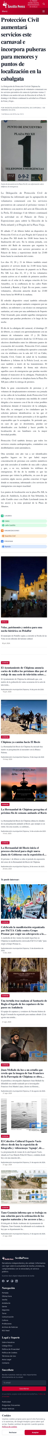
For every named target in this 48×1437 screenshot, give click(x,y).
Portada (5, 1293)
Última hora (7, 1296)
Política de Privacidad (11, 1349)
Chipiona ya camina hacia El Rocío (20, 742)
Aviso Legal (6, 1359)
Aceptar (35, 1432)
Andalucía (6, 1303)
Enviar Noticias (8, 1408)
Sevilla (4, 1299)
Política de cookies (9, 1426)
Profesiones (7, 1323)
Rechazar (13, 1432)
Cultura (5, 1320)
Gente (4, 1306)
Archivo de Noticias (10, 1327)
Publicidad (6, 1402)
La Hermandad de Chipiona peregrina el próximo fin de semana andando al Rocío (24, 812)
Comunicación (8, 1317)
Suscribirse (24, 1388)
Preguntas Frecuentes (11, 1405)
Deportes (5, 1310)
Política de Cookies (9, 1352)
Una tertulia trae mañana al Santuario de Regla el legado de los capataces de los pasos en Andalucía (24, 1004)
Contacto (5, 1363)
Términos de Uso (9, 1356)
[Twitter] (7, 1281)
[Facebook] (3, 1281)
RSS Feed (5, 1330)
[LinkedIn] (16, 1281)
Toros (4, 1313)
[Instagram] (12, 1281)
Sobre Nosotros (8, 1342)
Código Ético (7, 1346)
